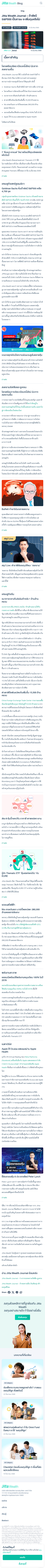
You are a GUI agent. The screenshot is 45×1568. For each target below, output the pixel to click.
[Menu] (41, 3)
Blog (20, 3)
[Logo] (9, 3)
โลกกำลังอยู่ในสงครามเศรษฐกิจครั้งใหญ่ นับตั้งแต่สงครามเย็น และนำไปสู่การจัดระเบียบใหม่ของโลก (22, 406)
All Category (7, 27)
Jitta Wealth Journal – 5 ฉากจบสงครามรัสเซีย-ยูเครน (22, 1278)
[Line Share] (17, 1292)
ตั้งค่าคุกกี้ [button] (22, 1564)
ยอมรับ (22, 1557)
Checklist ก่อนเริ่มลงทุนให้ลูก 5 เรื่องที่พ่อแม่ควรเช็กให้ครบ (22, 1469)
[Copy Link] (21, 1292)
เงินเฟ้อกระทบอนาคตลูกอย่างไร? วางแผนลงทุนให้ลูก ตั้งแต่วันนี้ (22, 1389)
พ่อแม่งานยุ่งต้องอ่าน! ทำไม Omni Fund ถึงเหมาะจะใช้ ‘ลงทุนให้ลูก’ (21, 1429)
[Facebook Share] (9, 1292)
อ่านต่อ (4, 176)
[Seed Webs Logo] (22, 1486)
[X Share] (13, 1292)
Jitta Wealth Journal (19, 27)
